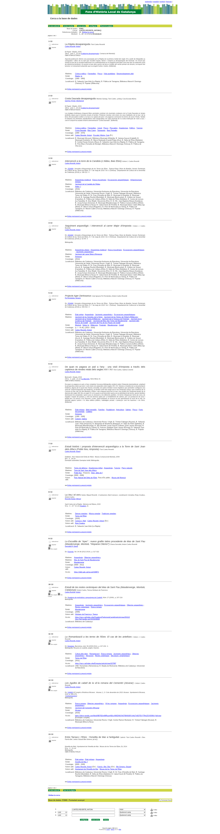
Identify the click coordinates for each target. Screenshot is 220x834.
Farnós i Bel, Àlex (104, 767)
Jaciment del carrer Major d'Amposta (88, 254)
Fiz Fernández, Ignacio (73, 298)
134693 (70, 692)
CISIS (108, 829)
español (156, 2)
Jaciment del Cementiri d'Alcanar (87, 708)
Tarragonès (101, 130)
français (169, 2)
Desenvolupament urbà (125, 74)
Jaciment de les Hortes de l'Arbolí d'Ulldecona (121, 317)
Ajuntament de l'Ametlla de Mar (86, 769)
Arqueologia (89, 315)
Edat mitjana (79, 410)
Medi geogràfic (91, 410)
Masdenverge (113, 325)
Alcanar (78, 710)
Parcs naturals (127, 468)
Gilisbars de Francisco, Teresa (86, 614)
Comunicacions (71, 696)
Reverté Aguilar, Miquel (73, 499)
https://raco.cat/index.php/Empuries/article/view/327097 (95, 663)
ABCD (112, 829)
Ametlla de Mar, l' (81, 762)
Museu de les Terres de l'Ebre (111, 769)
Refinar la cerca (87, 32)
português (148, 2)
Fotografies (92, 74)
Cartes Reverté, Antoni (72, 46)
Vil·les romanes (111, 704)
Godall (121, 325)
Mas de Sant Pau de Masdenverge (87, 560)
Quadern (83, 506)
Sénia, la (85, 325)
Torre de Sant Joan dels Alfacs (85, 470)
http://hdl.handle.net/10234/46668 (87, 619)
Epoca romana (96, 607)
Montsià (78, 325)
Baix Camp (92, 130)
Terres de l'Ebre (81, 516)
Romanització (95, 654)
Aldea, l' (78, 187)
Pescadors (114, 128)
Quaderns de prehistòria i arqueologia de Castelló (85, 597)
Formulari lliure (166, 800)
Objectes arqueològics (92, 557)
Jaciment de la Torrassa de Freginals (115, 319)
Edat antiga (79, 315)
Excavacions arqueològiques (118, 180)
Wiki (120, 829)
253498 (70, 169)
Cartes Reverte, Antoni (83, 135)
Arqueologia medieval (83, 180)
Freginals (102, 325)
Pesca (100, 74)
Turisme (139, 128)
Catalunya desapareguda (90, 53)
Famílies (101, 410)
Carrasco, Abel (80, 521)
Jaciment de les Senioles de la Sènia (88, 317)
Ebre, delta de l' (97, 473)
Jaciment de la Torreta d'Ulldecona (87, 319)
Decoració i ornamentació (120, 656)
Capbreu (89, 412)
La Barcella (86, 379)
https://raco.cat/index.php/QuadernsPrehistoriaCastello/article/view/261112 (102, 617)
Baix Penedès (112, 130)
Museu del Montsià (119, 478)
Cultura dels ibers (81, 654)
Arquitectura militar (96, 468)
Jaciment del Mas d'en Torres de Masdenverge (110, 321)
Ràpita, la (78, 76)
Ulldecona (94, 325)
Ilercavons (90, 656)
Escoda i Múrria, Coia (101, 135)
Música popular (94, 514)
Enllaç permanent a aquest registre (79, 89)
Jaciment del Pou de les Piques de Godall (104, 323)
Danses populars (81, 514)
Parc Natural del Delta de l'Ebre (85, 478)
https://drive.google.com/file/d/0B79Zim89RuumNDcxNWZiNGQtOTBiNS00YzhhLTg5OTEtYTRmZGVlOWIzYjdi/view (118, 716)
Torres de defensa (80, 468)
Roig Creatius (80, 523)
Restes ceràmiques (82, 607)
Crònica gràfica (80, 74)
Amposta (78, 257)
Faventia (71, 552)
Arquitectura (123, 128)
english (162, 2)
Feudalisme (110, 410)
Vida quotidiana (109, 74)
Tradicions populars (109, 514)
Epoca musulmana (99, 180)
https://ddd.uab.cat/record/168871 (86, 572)
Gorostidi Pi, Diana (71, 546)
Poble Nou (78, 473)
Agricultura (120, 410)
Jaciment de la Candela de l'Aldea (87, 184)
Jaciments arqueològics (85, 252)
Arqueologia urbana (82, 250)
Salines (128, 410)
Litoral (100, 128)
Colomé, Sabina (81, 419)
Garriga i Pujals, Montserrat (74, 101)
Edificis (132, 128)
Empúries (71, 646)
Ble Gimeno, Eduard (123, 767)
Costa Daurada (80, 130)
